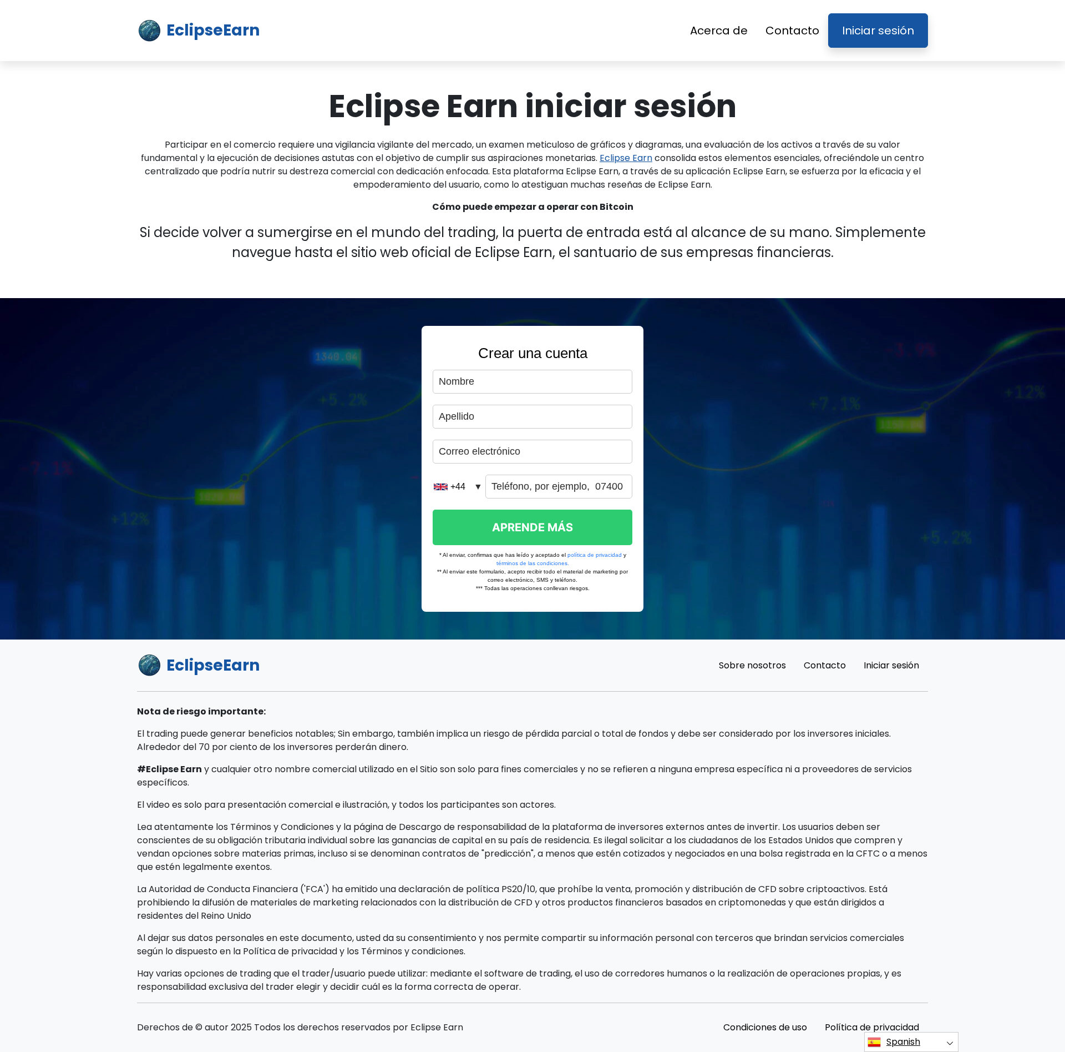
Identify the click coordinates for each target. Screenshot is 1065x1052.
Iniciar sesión (878, 30)
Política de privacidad (872, 1027)
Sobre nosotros (752, 665)
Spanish (903, 1041)
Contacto (792, 30)
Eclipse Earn (626, 158)
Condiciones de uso (765, 1027)
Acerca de (719, 30)
